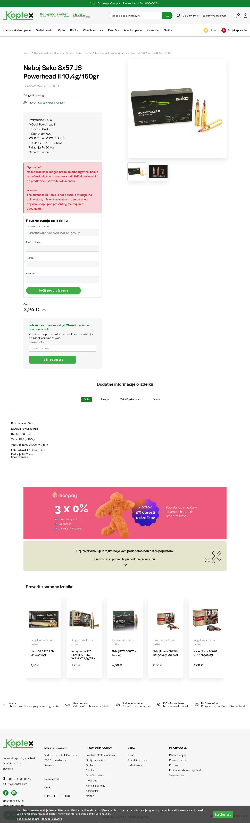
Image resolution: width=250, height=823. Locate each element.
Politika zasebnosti (28, 818)
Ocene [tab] (157, 399)
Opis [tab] (86, 399)
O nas (131, 755)
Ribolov (74, 30)
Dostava (173, 765)
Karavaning (153, 30)
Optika (61, 30)
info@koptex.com (17, 784)
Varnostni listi (177, 775)
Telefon (30, 257)
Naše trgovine (135, 765)
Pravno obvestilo (178, 760)
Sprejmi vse (223, 814)
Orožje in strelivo (44, 30)
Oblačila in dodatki (93, 30)
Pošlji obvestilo (52, 359)
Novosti (214, 30)
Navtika (168, 30)
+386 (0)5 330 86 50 (18, 778)
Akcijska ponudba (237, 30)
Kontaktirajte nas (137, 760)
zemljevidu (54, 779)
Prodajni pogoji (177, 755)
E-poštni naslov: (37, 342)
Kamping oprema (132, 30)
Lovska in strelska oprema (17, 30)
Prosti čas (113, 30)
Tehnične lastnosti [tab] (130, 399)
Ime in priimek (33, 242)
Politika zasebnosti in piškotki (185, 770)
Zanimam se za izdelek (37, 226)
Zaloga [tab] (105, 399)
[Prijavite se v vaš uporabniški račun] (238, 16)
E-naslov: (30, 273)
